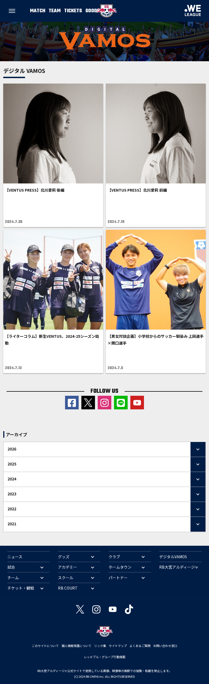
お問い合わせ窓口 (165, 645)
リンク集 (100, 645)
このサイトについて (45, 645)
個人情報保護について (76, 645)
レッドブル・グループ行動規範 (104, 657)
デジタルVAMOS (173, 556)
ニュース (14, 556)
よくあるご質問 (140, 645)
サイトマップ (118, 645)
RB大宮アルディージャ (178, 567)
